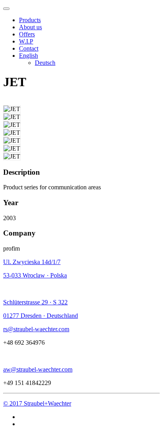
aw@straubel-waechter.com (37, 369)
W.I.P (26, 41)
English (28, 55)
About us (30, 27)
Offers (27, 34)
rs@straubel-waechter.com (36, 329)
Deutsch (45, 62)
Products (30, 20)
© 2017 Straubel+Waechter (37, 403)
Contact (28, 48)
